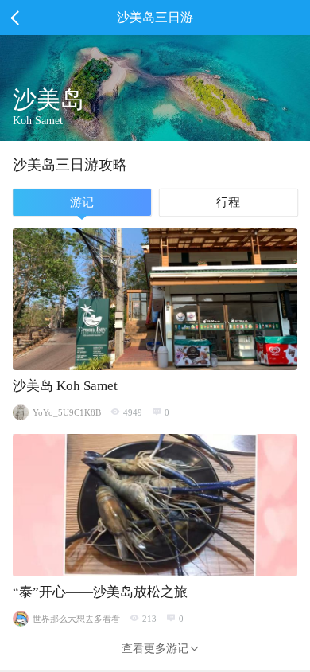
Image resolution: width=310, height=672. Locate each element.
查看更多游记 (155, 648)
